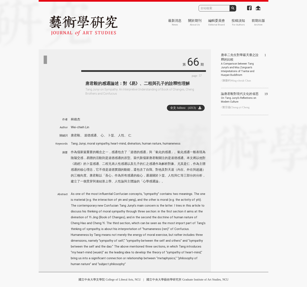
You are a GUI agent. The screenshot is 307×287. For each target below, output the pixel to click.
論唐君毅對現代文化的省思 (240, 97)
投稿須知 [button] (238, 22)
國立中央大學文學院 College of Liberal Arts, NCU (110, 279)
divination (134, 143)
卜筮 (111, 135)
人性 (121, 135)
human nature (151, 143)
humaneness (171, 143)
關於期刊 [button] (195, 22)
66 (193, 62)
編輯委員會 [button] (216, 22)
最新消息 (174, 22)
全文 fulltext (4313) (184, 107)
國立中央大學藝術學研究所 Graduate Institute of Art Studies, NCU (187, 279)
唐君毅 (75, 135)
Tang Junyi (78, 143)
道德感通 (90, 135)
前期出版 (258, 22)
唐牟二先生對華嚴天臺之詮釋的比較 (240, 64)
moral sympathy (98, 143)
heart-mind (118, 143)
